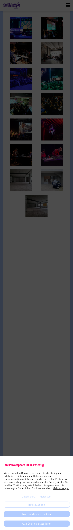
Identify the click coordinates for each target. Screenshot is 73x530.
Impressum (45, 496)
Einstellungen (36, 504)
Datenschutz (28, 496)
